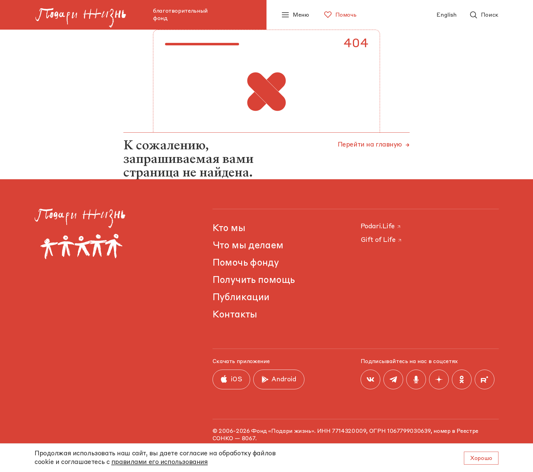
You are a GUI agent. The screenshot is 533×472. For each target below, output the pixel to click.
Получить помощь (254, 280)
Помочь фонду (246, 263)
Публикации (241, 297)
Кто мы (229, 228)
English (446, 15)
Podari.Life (378, 226)
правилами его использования (159, 462)
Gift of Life (378, 240)
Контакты (235, 315)
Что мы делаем (248, 245)
